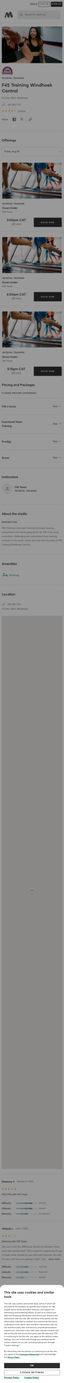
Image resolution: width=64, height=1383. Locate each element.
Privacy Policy (14, 1357)
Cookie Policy (31, 1378)
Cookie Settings (32, 1372)
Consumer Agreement (29, 1354)
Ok (32, 1365)
